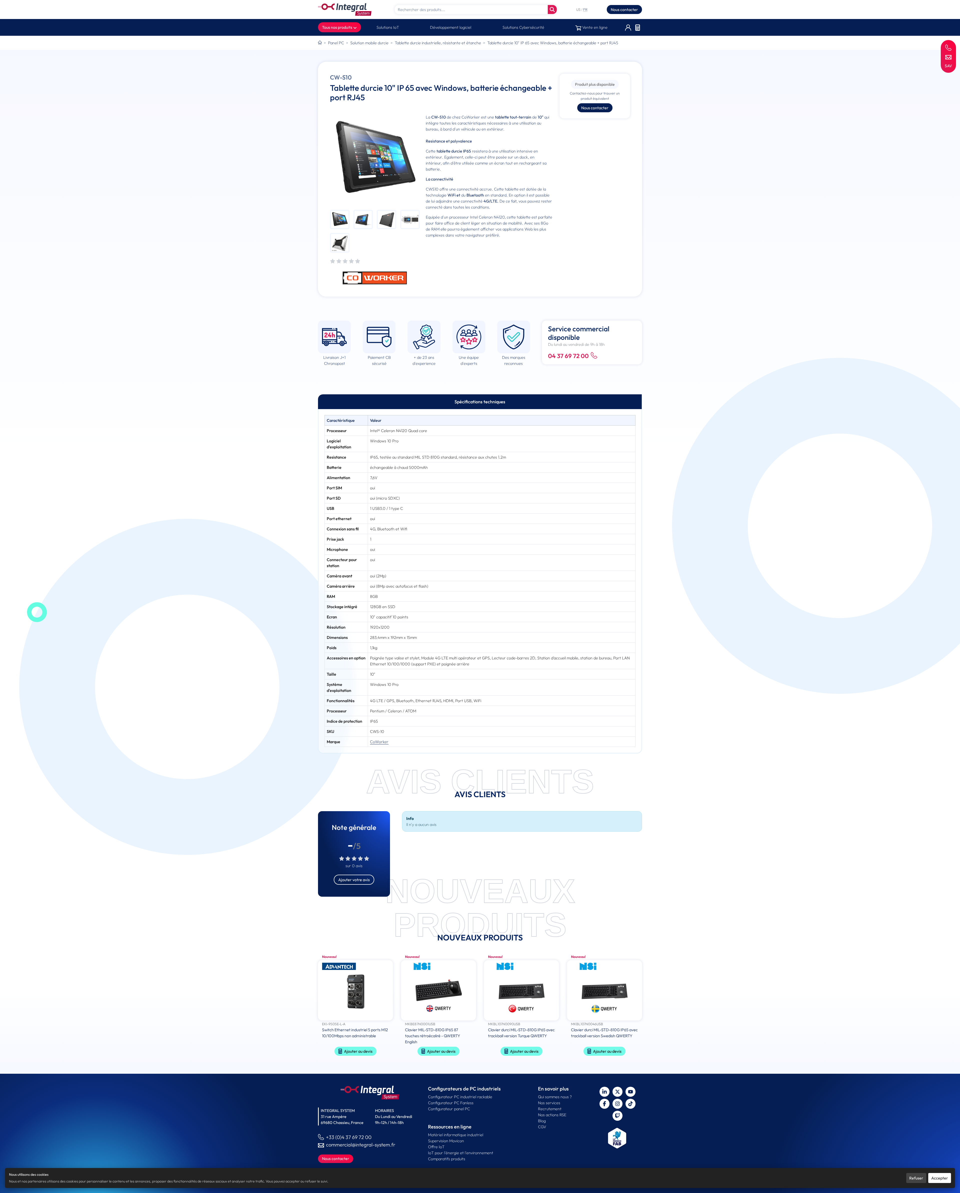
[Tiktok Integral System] (631, 1104)
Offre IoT (436, 1146)
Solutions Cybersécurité (523, 27)
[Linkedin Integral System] (605, 1092)
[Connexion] (628, 27)
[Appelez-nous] (948, 47)
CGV (542, 1126)
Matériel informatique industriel (455, 1134)
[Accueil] (320, 42)
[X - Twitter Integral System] (617, 1092)
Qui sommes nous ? (555, 1096)
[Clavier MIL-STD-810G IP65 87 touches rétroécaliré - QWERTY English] (438, 990)
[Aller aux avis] (345, 261)
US (578, 9)
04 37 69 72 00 (568, 356)
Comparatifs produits (446, 1158)
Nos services (549, 1102)
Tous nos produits (337, 27)
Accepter (939, 1177)
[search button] (552, 9)
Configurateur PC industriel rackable (460, 1096)
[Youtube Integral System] (631, 1092)
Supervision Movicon (446, 1140)
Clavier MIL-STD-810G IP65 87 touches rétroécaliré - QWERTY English (432, 1035)
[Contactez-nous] (948, 57)
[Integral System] (345, 9)
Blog (542, 1120)
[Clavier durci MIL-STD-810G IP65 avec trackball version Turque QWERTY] (521, 990)
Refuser (916, 1177)
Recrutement (550, 1108)
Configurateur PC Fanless (451, 1102)
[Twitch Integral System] (617, 1116)
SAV (948, 65)
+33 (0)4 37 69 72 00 (349, 1137)
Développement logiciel (450, 27)
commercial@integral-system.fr (360, 1144)
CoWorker (379, 741)
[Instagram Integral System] (617, 1104)
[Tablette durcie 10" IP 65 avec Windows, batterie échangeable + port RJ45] (375, 159)
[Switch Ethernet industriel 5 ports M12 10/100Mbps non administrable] (355, 990)
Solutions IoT (387, 27)
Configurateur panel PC (449, 1108)
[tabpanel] (480, 581)
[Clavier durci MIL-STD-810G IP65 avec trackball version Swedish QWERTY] (604, 990)
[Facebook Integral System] (605, 1104)
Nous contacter (624, 9)
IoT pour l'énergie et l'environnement (460, 1152)
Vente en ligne (594, 27)
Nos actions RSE (552, 1114)
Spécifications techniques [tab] (479, 402)
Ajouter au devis (358, 1051)
